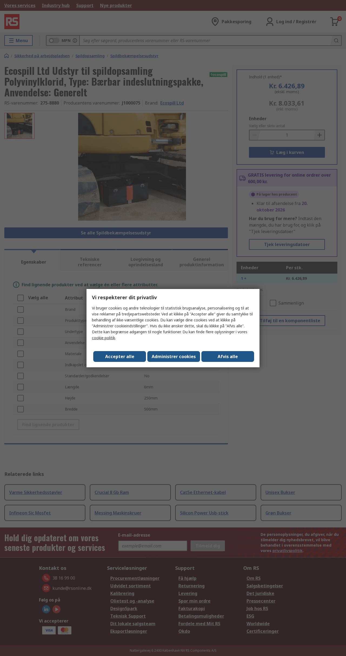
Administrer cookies (174, 356)
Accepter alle (119, 356)
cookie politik (103, 337)
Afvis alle (228, 356)
